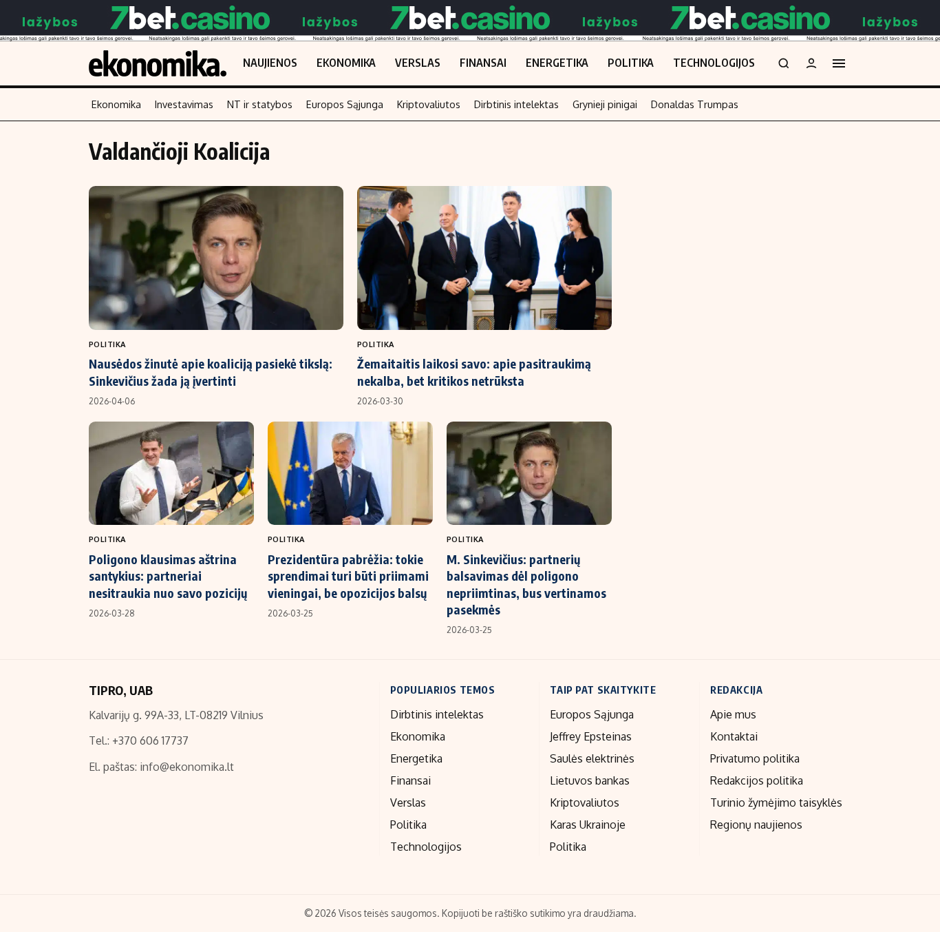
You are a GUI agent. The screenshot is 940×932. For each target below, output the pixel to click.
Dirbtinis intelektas (516, 104)
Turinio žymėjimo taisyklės (776, 802)
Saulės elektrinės (592, 758)
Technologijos (714, 63)
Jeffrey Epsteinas (591, 736)
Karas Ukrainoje (588, 824)
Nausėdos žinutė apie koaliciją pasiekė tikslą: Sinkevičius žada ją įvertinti (210, 371)
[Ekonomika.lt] (157, 63)
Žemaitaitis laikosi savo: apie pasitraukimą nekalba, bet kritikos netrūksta (474, 371)
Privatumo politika (755, 758)
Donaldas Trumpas (694, 104)
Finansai (483, 63)
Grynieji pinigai (605, 104)
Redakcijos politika (756, 780)
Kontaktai (734, 736)
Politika (631, 63)
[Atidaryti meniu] (838, 63)
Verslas (417, 63)
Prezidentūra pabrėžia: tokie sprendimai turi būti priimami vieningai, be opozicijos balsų (348, 576)
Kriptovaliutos (428, 104)
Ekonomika (346, 63)
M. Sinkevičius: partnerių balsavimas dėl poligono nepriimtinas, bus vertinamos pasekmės (526, 584)
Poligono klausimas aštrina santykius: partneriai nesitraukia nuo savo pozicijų (168, 576)
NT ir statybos (259, 104)
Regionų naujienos (756, 824)
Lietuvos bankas (590, 780)
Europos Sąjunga (344, 104)
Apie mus (733, 714)
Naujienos (270, 63)
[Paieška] (783, 63)
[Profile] (811, 63)
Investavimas (184, 104)
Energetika (557, 63)
